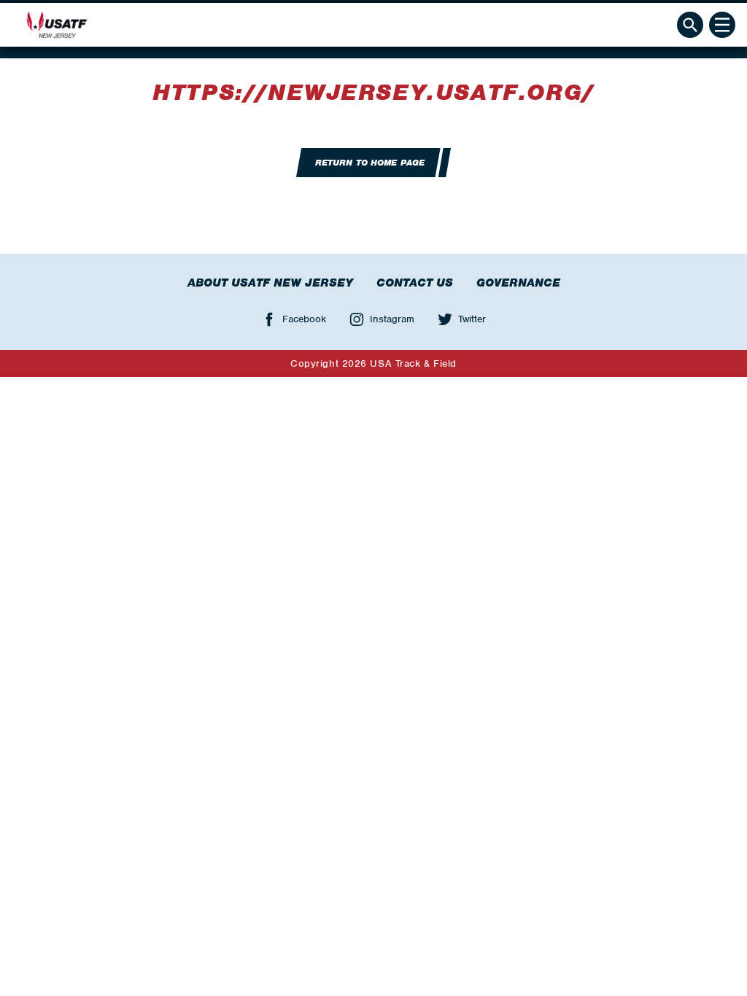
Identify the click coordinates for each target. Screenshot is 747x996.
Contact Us (414, 283)
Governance (518, 283)
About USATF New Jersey (270, 283)
